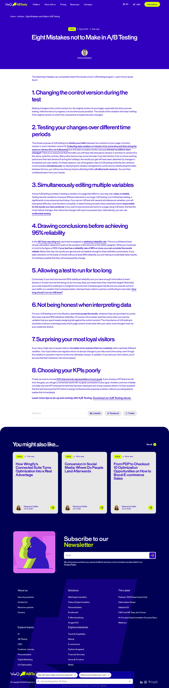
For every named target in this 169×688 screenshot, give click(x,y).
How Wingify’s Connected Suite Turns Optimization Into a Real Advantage (34, 469)
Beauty (71, 639)
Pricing (63, 4)
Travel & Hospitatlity (76, 634)
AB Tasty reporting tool (48, 241)
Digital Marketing (25, 659)
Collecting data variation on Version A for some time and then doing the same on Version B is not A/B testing (84, 148)
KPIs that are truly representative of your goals (79, 379)
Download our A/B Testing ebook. (112, 398)
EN (127, 4)
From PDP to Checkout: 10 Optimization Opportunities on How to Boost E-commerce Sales (132, 471)
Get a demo (152, 4)
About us (23, 590)
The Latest (124, 590)
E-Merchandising (75, 617)
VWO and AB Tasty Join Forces (132, 612)
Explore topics (26, 627)
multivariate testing (41, 213)
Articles (20, 16)
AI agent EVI (73, 622)
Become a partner (26, 607)
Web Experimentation (77, 597)
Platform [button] (36, 4)
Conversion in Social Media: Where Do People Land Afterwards (84, 468)
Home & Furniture (76, 659)
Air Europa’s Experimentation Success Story (137, 617)
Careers (21, 612)
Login (138, 4)
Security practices (26, 597)
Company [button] (88, 4)
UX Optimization (25, 664)
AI (19, 634)
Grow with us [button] (50, 4)
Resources (74, 4)
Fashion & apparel (76, 649)
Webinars (122, 622)
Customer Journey (26, 649)
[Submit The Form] (152, 555)
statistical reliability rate (95, 241)
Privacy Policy (70, 564)
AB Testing (22, 639)
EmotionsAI (73, 612)
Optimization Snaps (126, 602)
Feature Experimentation (79, 602)
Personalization (75, 607)
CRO (20, 644)
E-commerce (74, 644)
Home (13, 16)
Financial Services (76, 654)
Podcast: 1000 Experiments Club (132, 597)
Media (71, 664)
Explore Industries (78, 627)
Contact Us (22, 602)
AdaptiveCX (123, 607)
